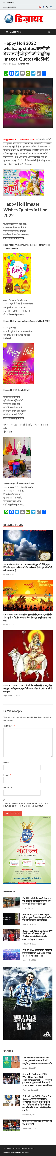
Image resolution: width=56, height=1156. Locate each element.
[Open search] (49, 32)
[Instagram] (51, 7)
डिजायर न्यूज (25, 64)
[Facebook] (43, 7)
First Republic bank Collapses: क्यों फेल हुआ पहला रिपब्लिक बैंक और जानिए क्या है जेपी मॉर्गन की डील (36, 901)
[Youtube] (39, 7)
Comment (9, 726)
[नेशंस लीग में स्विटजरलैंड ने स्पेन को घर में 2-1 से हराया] (11, 1121)
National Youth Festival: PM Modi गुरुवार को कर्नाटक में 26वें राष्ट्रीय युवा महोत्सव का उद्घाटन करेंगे (37, 1060)
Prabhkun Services (21, 1152)
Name (7, 762)
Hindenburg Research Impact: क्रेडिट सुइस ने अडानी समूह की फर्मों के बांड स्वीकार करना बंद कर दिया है (37, 917)
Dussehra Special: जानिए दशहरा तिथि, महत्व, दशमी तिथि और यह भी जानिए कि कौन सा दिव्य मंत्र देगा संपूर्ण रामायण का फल (27, 617)
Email (7, 775)
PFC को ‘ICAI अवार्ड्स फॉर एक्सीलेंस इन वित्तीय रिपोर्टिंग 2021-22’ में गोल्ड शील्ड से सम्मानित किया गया (37, 953)
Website (7, 787)
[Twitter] (47, 7)
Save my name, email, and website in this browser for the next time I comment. (25, 804)
